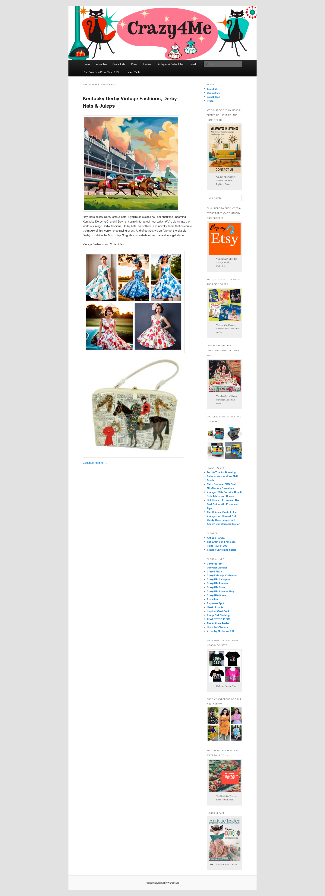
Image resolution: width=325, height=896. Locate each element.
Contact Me (118, 64)
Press (134, 64)
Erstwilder (213, 599)
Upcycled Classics (217, 627)
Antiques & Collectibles (170, 64)
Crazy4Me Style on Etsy (220, 591)
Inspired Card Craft (218, 611)
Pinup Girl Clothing (218, 615)
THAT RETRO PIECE (219, 619)
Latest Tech (133, 72)
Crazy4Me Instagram (219, 579)
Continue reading (95, 462)
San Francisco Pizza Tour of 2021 (102, 72)
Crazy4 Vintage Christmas (222, 575)
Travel (192, 64)
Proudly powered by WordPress (162, 883)
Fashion (147, 64)
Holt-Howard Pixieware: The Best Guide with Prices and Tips (223, 504)
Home (87, 64)
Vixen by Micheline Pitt (220, 631)
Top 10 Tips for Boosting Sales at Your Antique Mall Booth (222, 476)
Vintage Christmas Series (221, 549)
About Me (101, 64)
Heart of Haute (215, 607)
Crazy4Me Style (216, 587)
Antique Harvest (216, 538)
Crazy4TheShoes (216, 595)
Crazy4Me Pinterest (218, 583)
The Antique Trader (218, 623)
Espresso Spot (215, 603)
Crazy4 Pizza (214, 571)
